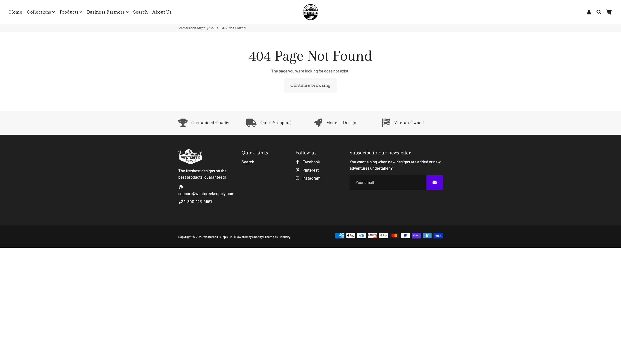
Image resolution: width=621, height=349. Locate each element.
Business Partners (106, 12)
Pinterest (310, 169)
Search (140, 12)
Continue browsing (310, 85)
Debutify (284, 237)
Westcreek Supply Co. (196, 28)
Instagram (311, 177)
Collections (39, 12)
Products (70, 12)
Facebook (311, 161)
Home (15, 12)
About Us (162, 12)
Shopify (257, 237)
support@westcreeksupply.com (206, 193)
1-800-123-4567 (197, 201)
